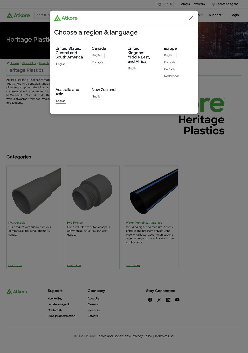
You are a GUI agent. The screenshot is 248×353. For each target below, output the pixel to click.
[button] (191, 18)
